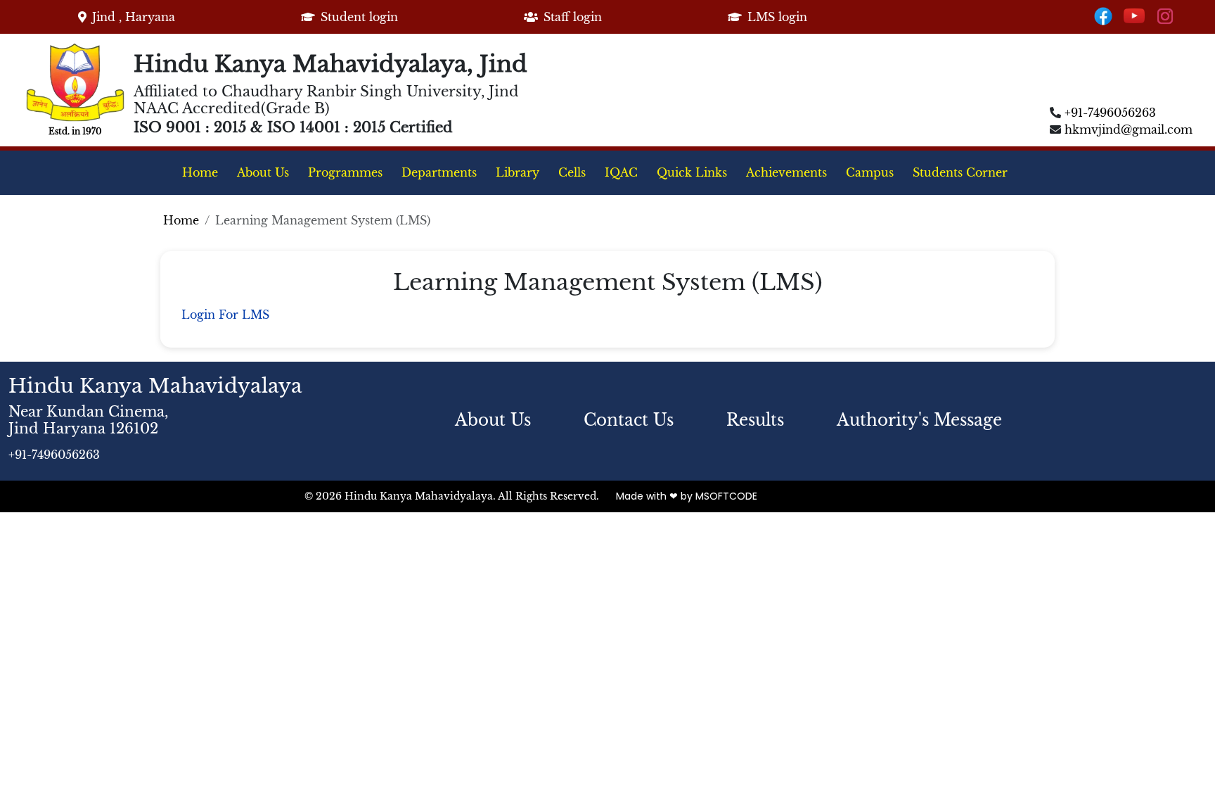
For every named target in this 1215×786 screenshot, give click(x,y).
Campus (870, 172)
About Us (263, 172)
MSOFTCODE (726, 496)
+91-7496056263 (1110, 113)
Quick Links (692, 172)
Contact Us (629, 420)
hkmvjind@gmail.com (1128, 129)
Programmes (345, 172)
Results (755, 420)
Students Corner (960, 172)
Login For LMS (225, 315)
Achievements (786, 172)
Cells (572, 172)
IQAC (621, 172)
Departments (439, 172)
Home (200, 172)
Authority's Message (919, 420)
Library (517, 172)
